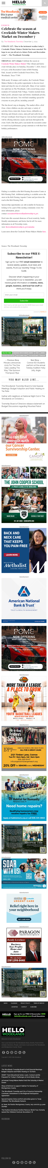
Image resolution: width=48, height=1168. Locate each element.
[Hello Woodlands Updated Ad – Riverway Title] (24, 345)
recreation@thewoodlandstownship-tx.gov (22, 213)
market (43, 353)
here (44, 231)
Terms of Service (39, 1003)
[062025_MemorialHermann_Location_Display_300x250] (24, 922)
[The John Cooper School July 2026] (24, 522)
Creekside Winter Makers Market (14, 63)
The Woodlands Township (13, 42)
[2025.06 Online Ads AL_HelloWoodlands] (24, 770)
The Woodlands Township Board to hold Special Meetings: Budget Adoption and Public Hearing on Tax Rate (23, 388)
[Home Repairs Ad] (24, 820)
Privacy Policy (25, 1003)
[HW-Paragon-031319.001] (24, 962)
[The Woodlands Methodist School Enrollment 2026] (24, 888)
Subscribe (33, 1007)
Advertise (14, 1007)
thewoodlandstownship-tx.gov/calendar (20, 227)
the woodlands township (37, 355)
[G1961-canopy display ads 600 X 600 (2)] (24, 461)
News (5, 1003)
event (37, 353)
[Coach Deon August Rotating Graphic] (24, 720)
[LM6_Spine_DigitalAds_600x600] (24, 572)
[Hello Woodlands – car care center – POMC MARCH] (24, 182)
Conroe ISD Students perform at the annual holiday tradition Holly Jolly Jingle (35, 367)
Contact (24, 1007)
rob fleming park (21, 355)
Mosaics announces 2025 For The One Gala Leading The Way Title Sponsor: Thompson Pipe (12, 368)
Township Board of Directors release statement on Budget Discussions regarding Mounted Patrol (23, 405)
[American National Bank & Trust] (24, 622)
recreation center (8, 355)
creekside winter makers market (23, 353)
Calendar (14, 1003)
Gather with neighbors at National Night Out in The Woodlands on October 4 (23, 397)
